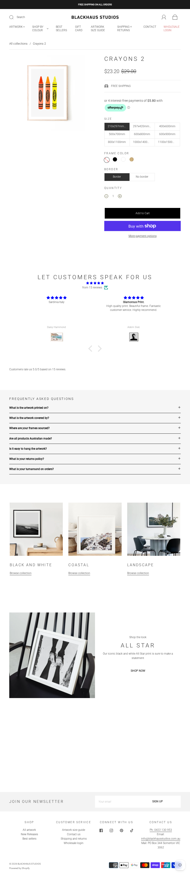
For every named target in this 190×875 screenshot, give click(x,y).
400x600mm (167, 126)
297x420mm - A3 (144, 126)
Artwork (16, 26)
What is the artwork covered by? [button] (29, 418)
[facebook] (101, 831)
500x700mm (117, 134)
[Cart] (175, 17)
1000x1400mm (142, 142)
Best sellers (61, 28)
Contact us (73, 834)
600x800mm (142, 134)
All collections (18, 43)
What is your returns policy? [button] (26, 459)
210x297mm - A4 (119, 126)
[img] (95, 283)
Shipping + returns (124, 28)
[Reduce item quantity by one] (106, 197)
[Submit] (14, 17)
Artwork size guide (98, 28)
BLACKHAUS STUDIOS (29, 864)
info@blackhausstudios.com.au (160, 838)
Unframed (107, 160)
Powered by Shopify (19, 868)
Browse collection (21, 573)
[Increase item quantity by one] (120, 197)
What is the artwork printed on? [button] (28, 407)
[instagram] (111, 831)
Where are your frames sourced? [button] (29, 428)
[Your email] (114, 801)
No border (142, 176)
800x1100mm (117, 142)
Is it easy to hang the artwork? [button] (28, 448)
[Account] (163, 17)
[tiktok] (132, 831)
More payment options (143, 236)
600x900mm (167, 134)
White (123, 159)
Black (115, 159)
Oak (131, 159)
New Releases (29, 834)
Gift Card (78, 28)
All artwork (29, 830)
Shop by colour (37, 28)
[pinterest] (122, 831)
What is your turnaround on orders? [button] (31, 469)
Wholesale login (172, 28)
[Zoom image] (47, 94)
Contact (149, 26)
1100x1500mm (167, 142)
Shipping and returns (74, 838)
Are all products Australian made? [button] (30, 438)
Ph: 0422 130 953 (161, 830)
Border (117, 176)
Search (21, 17)
